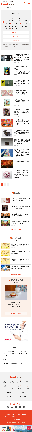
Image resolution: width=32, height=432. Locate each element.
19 (26, 23)
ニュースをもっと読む (16, 229)
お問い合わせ (17, 419)
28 (9, 28)
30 (16, 28)
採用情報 (24, 414)
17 (19, 23)
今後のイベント (16, 37)
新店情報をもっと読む (16, 313)
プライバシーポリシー (22, 417)
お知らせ (5, 359)
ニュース (9, 396)
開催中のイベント (16, 33)
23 (16, 26)
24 (19, 26)
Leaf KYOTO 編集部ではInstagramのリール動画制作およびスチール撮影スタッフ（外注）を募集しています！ (16, 353)
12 (26, 21)
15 (12, 23)
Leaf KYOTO (3, 8)
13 (6, 23)
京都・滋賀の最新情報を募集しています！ (13, 364)
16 (16, 23)
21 (9, 26)
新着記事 (9, 392)
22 (12, 26)
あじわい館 (23, 396)
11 (22, 21)
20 (6, 26)
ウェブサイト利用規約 (10, 417)
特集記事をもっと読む (16, 274)
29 (12, 28)
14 (9, 23)
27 (6, 28)
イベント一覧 (16, 40)
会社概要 (18, 414)
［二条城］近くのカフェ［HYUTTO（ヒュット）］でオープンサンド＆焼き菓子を (16, 304)
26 (26, 26)
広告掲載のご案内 (10, 414)
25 (22, 26)
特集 (23, 392)
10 (19, 21)
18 (22, 23)
